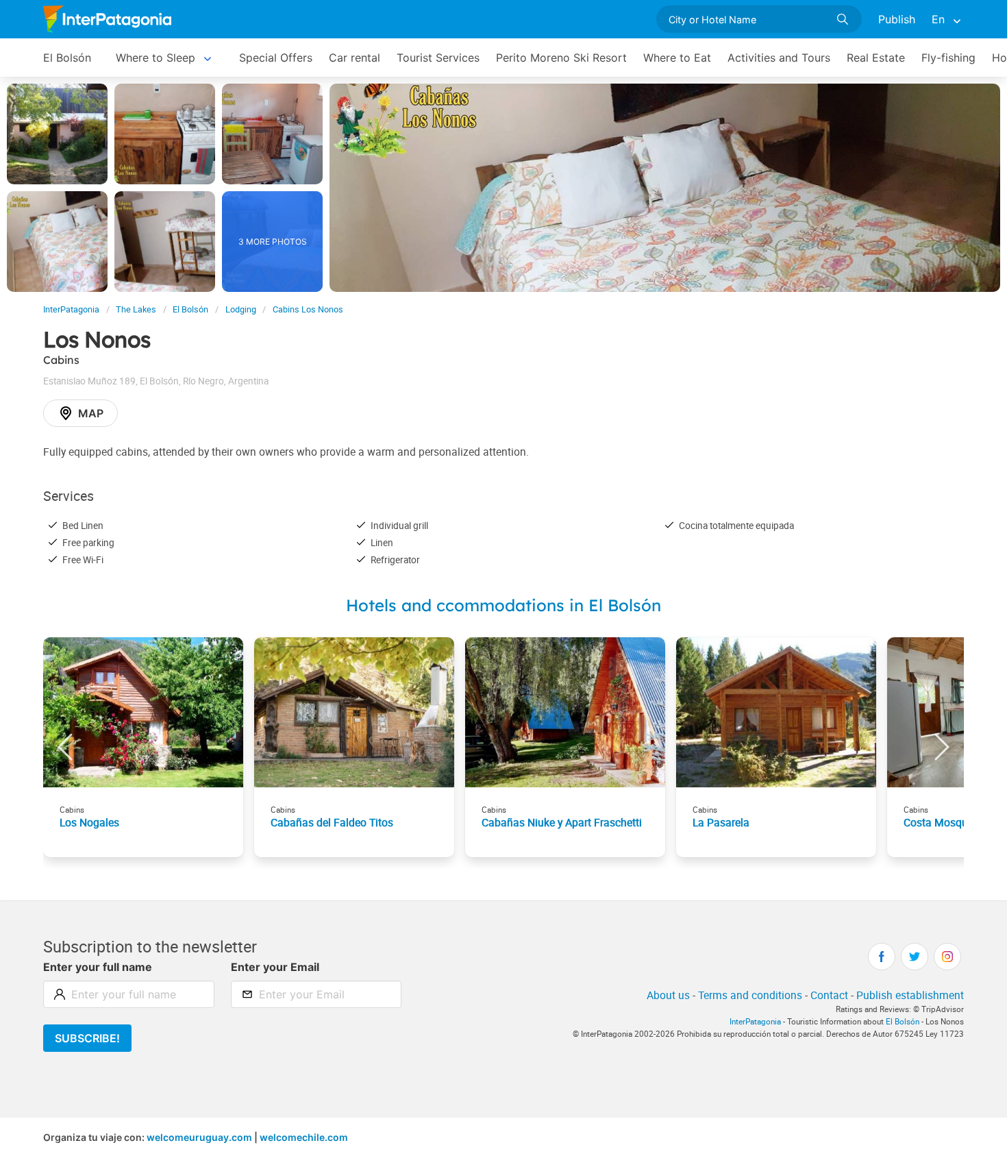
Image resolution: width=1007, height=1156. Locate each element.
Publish (896, 19)
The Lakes (136, 309)
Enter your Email (275, 967)
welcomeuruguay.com (199, 1137)
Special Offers (275, 57)
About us (668, 995)
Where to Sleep (155, 57)
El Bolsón (67, 57)
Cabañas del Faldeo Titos (332, 822)
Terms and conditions (750, 995)
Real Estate (876, 57)
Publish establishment (910, 995)
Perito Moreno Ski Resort (561, 57)
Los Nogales (89, 822)
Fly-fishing (948, 57)
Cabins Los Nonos (308, 309)
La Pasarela (721, 822)
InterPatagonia (71, 309)
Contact (829, 995)
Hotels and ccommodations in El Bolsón (503, 605)
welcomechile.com (304, 1137)
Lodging (240, 309)
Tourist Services (438, 57)
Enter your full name (97, 967)
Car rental (354, 57)
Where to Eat (677, 57)
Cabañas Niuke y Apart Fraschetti (562, 822)
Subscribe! (87, 1038)
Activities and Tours (779, 57)
